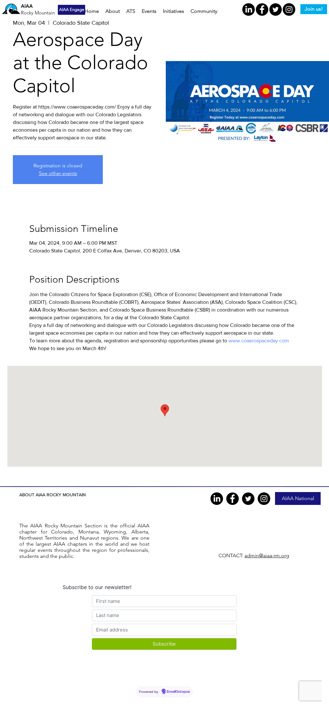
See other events (58, 173)
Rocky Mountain (38, 13)
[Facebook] (262, 9)
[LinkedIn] (248, 9)
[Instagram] (289, 9)
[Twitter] (275, 9)
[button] (112, 11)
